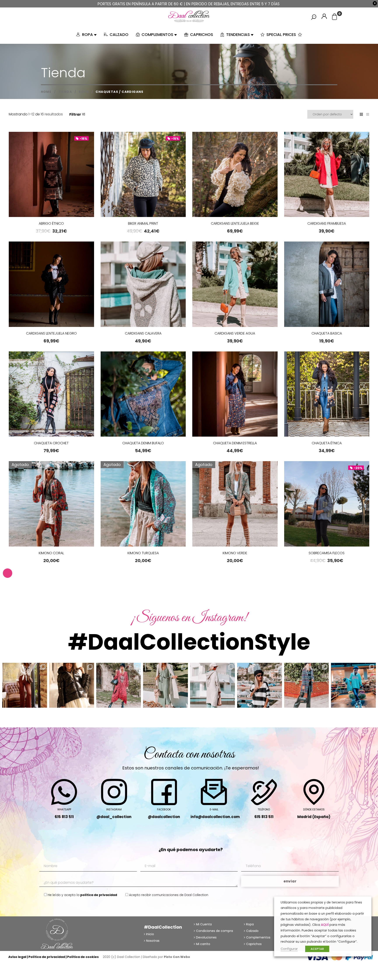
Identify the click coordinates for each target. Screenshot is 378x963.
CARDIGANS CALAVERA (143, 333)
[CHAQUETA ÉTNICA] (326, 394)
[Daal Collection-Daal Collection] (189, 17)
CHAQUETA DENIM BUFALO (143, 443)
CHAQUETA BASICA (327, 333)
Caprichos (254, 944)
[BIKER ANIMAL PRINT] (143, 177)
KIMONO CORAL (51, 553)
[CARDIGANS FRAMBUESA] (326, 174)
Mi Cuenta (204, 924)
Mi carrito (203, 944)
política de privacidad (98, 895)
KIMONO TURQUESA (143, 553)
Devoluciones (206, 937)
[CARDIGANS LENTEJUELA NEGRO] (51, 284)
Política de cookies (83, 957)
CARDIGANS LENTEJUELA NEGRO (51, 333)
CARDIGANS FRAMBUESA (326, 223)
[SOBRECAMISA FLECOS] (326, 504)
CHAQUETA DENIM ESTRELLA (235, 443)
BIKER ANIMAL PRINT (143, 223)
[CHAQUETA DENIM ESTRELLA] (235, 394)
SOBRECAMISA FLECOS (327, 553)
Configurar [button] (289, 949)
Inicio (150, 934)
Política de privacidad (46, 957)
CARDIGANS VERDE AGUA (235, 333)
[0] (334, 17)
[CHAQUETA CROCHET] (51, 394)
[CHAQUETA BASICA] (326, 284)
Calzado (252, 931)
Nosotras (152, 940)
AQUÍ (325, 924)
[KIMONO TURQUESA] (143, 504)
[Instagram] (43, 704)
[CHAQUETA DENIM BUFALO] (143, 394)
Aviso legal (17, 957)
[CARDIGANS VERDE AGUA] (235, 284)
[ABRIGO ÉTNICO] (51, 204)
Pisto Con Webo (177, 957)
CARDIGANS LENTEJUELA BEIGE (235, 223)
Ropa (250, 924)
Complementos (258, 937)
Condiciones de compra (214, 931)
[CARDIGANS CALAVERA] (143, 284)
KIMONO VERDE (235, 553)
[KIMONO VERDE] (235, 504)
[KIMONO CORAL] (51, 504)
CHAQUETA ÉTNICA (327, 443)
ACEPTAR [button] (317, 949)
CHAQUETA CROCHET (51, 443)
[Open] (24, 685)
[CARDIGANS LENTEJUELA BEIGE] (235, 174)
